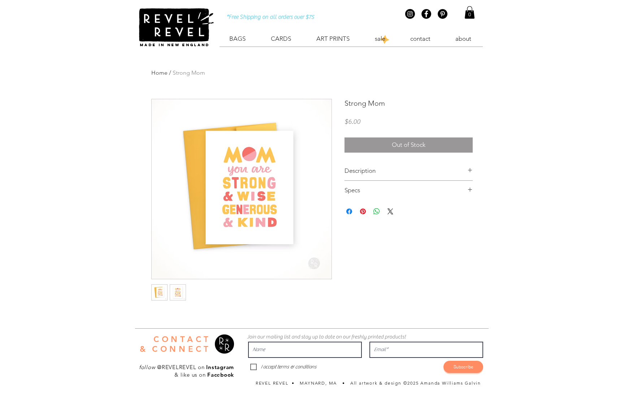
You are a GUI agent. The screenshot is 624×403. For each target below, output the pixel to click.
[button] (469, 12)
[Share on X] (390, 211)
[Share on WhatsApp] (376, 211)
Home (159, 72)
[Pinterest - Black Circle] (442, 14)
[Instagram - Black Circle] (410, 14)
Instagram (220, 367)
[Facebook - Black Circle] (426, 14)
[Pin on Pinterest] (363, 211)
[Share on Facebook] (349, 211)
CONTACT (182, 339)
